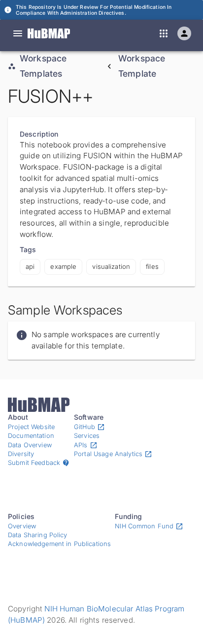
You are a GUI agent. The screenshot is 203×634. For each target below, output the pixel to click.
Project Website (31, 427)
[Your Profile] (184, 33)
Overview (22, 526)
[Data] (18, 33)
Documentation (31, 435)
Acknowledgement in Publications (59, 544)
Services (87, 435)
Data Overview (30, 445)
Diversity (21, 454)
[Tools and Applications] (163, 33)
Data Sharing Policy (38, 535)
